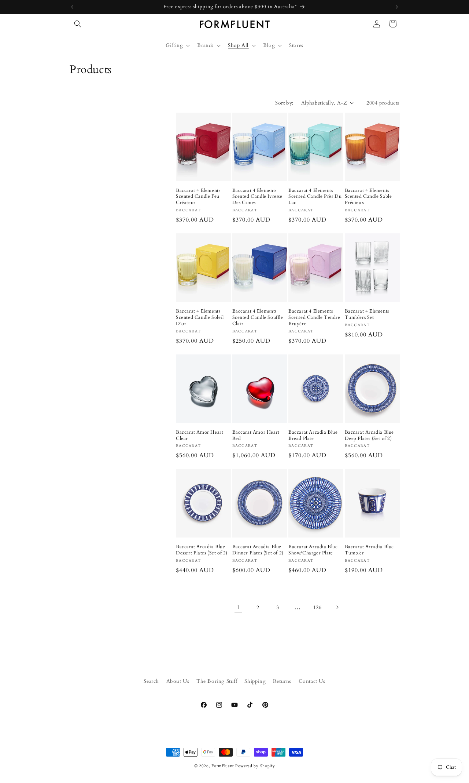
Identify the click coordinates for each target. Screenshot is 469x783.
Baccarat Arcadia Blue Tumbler (369, 550)
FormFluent (222, 766)
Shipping (255, 681)
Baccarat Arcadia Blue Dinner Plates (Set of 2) (258, 550)
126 (317, 607)
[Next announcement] (397, 7)
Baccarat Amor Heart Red (256, 435)
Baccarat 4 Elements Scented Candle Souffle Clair (257, 317)
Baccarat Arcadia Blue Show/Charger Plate (313, 550)
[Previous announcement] (72, 7)
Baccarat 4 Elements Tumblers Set (367, 314)
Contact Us (312, 681)
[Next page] (337, 607)
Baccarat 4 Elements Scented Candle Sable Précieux (368, 196)
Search (151, 681)
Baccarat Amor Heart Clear (199, 435)
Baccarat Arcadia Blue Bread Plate (313, 435)
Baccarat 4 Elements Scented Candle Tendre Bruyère (314, 317)
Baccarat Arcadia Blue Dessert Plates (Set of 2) (202, 550)
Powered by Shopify (255, 766)
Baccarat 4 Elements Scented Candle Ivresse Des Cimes (257, 196)
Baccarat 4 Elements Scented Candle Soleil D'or (200, 317)
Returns (282, 681)
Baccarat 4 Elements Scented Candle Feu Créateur (198, 196)
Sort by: (284, 102)
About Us (177, 681)
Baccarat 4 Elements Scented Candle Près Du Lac (314, 196)
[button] (78, 24)
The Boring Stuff (216, 681)
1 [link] (238, 607)
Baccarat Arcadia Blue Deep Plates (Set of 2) (369, 435)
